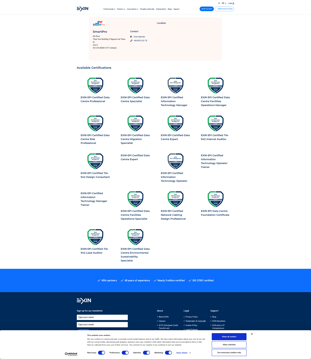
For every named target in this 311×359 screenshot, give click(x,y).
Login (230, 3)
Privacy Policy (192, 317)
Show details (181, 353)
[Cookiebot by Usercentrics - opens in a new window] (71, 354)
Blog (214, 317)
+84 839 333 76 (140, 40)
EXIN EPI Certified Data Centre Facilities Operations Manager (215, 101)
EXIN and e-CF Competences (218, 326)
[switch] (125, 353)
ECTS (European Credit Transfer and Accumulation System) (168, 328)
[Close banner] (252, 334)
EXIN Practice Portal (224, 9)
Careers (162, 321)
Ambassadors (161, 9)
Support (176, 9)
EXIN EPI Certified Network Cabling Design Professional (173, 215)
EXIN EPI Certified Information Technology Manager (174, 101)
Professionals (109, 9)
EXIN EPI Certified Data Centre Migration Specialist (135, 139)
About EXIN (163, 317)
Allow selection (229, 345)
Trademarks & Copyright (196, 321)
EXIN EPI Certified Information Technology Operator (174, 177)
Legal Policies (192, 329)
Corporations (132, 9)
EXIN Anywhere (218, 321)
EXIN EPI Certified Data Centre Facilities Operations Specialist (135, 215)
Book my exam (207, 9)
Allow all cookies (229, 337)
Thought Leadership (147, 9)
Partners (120, 9)
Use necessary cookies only (229, 352)
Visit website (139, 37)
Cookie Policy (191, 325)
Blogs (170, 9)
